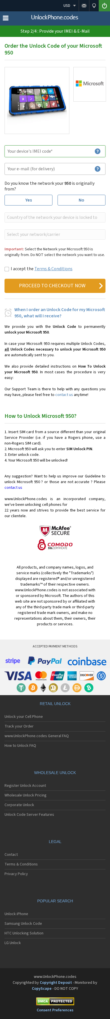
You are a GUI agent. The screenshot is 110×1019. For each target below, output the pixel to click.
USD (66, 6)
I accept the (41, 269)
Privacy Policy (16, 874)
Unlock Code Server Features (29, 814)
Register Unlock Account (25, 786)
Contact (11, 854)
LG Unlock (13, 943)
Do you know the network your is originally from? (49, 186)
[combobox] (54, 217)
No (81, 200)
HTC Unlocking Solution (24, 933)
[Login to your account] (104, 5)
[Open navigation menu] (5, 19)
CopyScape (42, 988)
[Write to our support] (84, 5)
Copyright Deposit (56, 983)
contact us (64, 395)
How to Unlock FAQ (20, 745)
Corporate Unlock (19, 805)
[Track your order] (94, 5)
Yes (28, 200)
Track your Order (19, 726)
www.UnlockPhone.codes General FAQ (37, 736)
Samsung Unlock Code (23, 923)
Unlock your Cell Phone (24, 717)
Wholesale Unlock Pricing (26, 795)
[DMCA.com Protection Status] (55, 1002)
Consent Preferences (55, 1010)
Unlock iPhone (16, 914)
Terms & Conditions (53, 269)
